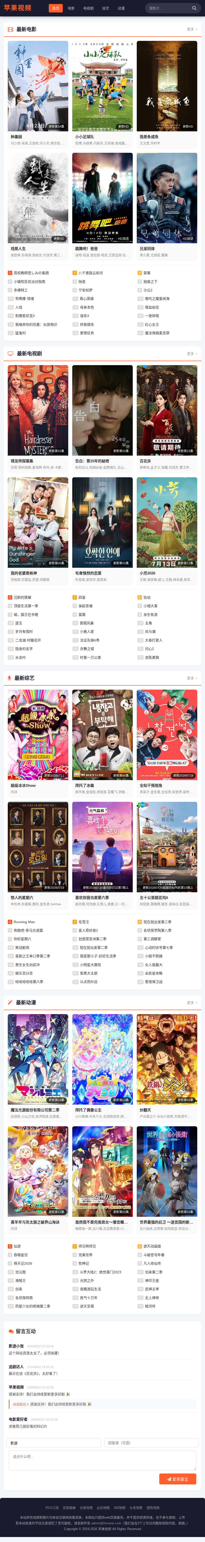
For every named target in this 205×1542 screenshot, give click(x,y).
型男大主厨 (89, 973)
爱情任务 (87, 333)
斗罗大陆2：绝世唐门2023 (100, 1272)
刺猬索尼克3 (25, 316)
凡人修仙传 (152, 1263)
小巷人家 (87, 632)
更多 (191, 29)
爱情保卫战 (153, 982)
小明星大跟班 (90, 965)
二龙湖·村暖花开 (28, 640)
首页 (55, 8)
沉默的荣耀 (22, 597)
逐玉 (18, 623)
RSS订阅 (52, 1508)
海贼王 (20, 1281)
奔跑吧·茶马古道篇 (28, 930)
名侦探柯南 (24, 1298)
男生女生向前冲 (27, 965)
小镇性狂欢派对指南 (29, 282)
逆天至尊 (87, 1306)
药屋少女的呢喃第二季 (32, 1306)
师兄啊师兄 (87, 1246)
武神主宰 (152, 1289)
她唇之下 (151, 282)
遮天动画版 (152, 1246)
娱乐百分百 (24, 973)
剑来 (18, 1289)
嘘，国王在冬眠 (26, 615)
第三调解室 (152, 939)
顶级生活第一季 (26, 606)
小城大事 (151, 606)
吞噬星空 (21, 1255)
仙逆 (17, 1246)
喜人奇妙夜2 (88, 930)
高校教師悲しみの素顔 (31, 273)
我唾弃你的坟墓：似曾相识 (36, 324)
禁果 (147, 273)
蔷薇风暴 (87, 623)
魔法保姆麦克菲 (157, 333)
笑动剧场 (22, 948)
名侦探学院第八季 (158, 930)
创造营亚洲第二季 (92, 939)
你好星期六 (22, 939)
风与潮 (150, 632)
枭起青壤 (85, 606)
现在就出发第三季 (158, 922)
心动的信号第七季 (159, 948)
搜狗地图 (153, 1508)
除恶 (82, 282)
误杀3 (84, 316)
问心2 (149, 649)
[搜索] (194, 8)
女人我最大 (153, 965)
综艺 (105, 8)
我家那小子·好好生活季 (98, 956)
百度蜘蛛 (69, 1508)
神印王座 (152, 1281)
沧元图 (20, 1272)
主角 (148, 623)
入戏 (18, 307)
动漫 (121, 8)
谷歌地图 (86, 1508)
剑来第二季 (153, 1272)
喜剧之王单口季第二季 (32, 956)
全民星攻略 (153, 973)
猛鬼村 (20, 333)
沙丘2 (148, 290)
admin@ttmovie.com (106, 1523)
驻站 (147, 597)
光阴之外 (87, 1281)
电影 (71, 8)
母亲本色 (87, 307)
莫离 (82, 615)
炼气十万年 (89, 1298)
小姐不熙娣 (153, 956)
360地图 (120, 1508)
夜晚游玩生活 (90, 1289)
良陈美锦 (152, 657)
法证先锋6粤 (90, 640)
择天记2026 (23, 1263)
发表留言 (179, 1479)
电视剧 (88, 8)
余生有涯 (151, 615)
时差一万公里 (90, 657)
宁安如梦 (85, 290)
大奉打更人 (153, 640)
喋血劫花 (152, 307)
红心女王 (152, 324)
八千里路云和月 (90, 273)
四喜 (82, 597)
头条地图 (136, 1508)
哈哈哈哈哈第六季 (29, 982)
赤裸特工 (21, 290)
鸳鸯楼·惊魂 (24, 299)
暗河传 (150, 1306)
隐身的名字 (24, 649)
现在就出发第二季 (94, 948)
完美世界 (85, 1255)
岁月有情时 (24, 632)
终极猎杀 (87, 324)
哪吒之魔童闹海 (157, 299)
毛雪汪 (83, 922)
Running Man (24, 922)
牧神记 (83, 1263)
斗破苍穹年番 (154, 1255)
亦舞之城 (87, 649)
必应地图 (103, 1508)
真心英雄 (87, 299)
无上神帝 (152, 1298)
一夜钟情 (152, 316)
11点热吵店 (89, 982)
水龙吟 (20, 657)
